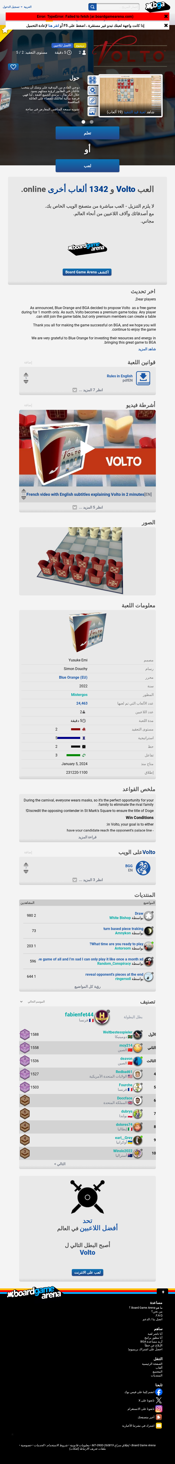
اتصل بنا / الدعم (152, 1319)
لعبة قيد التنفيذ (135, 112)
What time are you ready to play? (116, 944)
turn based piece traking (123, 929)
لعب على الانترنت (87, 1272)
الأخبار (108, 19)
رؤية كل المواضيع (88, 986)
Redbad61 (124, 1072)
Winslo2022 (122, 1151)
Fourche (125, 1085)
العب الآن (123, 19)
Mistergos (79, 695)
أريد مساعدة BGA (151, 1341)
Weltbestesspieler (117, 1032)
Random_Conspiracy (114, 963)
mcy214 (125, 1045)
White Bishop (120, 918)
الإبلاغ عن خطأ (153, 1345)
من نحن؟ (156, 1311)
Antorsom (123, 948)
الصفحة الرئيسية (152, 1364)
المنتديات (65, 19)
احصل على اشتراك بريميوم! (145, 1349)
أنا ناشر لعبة (155, 1333)
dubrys (126, 1111)
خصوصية (26, 1445)
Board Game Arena (143, 1445)
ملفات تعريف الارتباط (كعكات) (87, 1448)
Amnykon (123, 933)
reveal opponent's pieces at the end (114, 974)
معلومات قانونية (80, 1445)
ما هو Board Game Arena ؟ (145, 1307)
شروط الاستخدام (57, 1445)
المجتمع (81, 19)
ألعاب (95, 19)
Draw (139, 913)
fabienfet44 (79, 1014)
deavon (126, 1058)
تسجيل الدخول (11, 6)
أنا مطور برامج (153, 1337)
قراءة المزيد (87, 837)
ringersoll (123, 979)
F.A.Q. (158, 1315)
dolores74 (124, 1124)
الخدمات (39, 1445)
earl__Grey (123, 1138)
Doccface (124, 1098)
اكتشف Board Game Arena (87, 272)
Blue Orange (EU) (73, 677)
